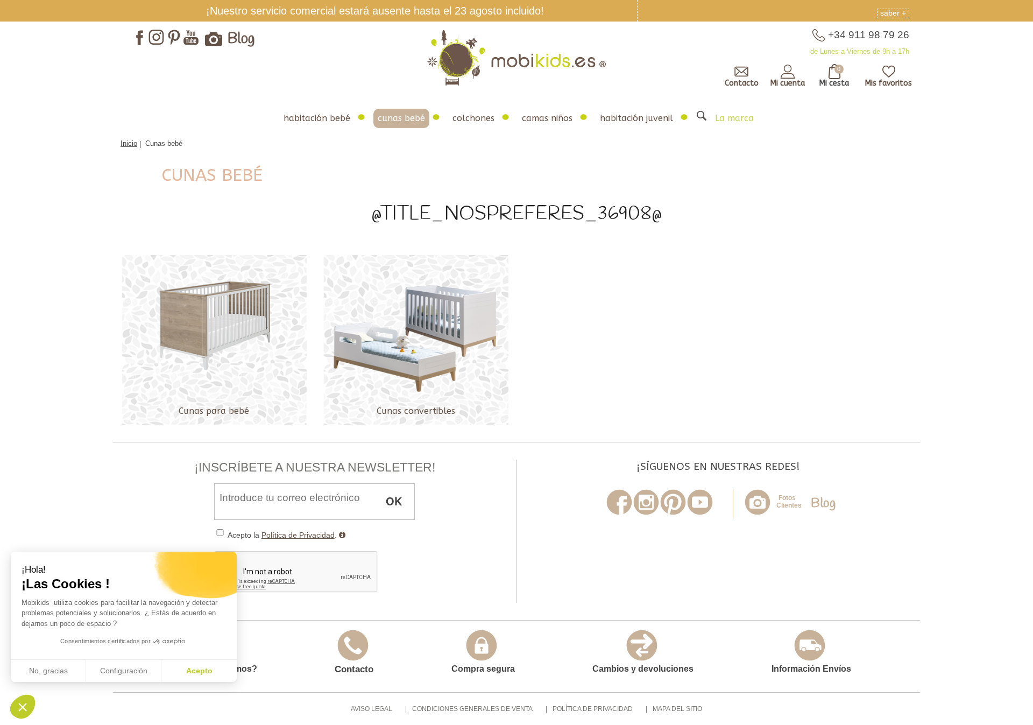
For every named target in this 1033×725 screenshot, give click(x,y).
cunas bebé (401, 118)
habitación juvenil (636, 118)
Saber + (893, 13)
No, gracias (48, 670)
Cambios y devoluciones (643, 668)
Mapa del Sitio (677, 709)
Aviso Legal (371, 709)
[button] (23, 707)
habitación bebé (317, 118)
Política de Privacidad (298, 535)
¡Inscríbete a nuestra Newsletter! (314, 467)
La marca (734, 118)
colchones (473, 118)
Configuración (123, 670)
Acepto (199, 670)
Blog (241, 39)
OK (394, 501)
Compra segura (483, 668)
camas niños (547, 118)
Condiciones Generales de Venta (472, 709)
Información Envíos (811, 668)
